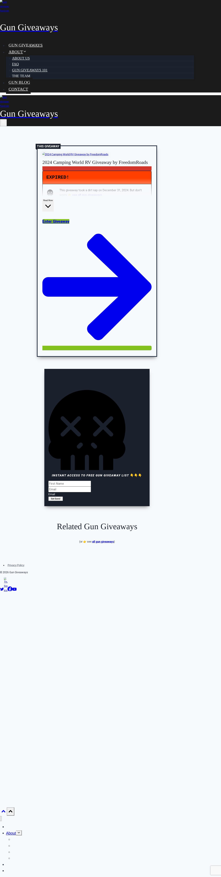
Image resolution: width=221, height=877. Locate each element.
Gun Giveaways (26, 45)
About (11, 833)
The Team (21, 76)
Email (51, 494)
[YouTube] (14, 590)
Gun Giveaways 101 (30, 70)
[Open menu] (3, 122)
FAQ (15, 64)
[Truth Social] (6, 590)
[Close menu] (1, 818)
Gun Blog (19, 82)
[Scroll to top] (3, 812)
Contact (18, 89)
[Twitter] (2, 590)
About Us (21, 58)
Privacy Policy (16, 565)
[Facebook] (10, 590)
